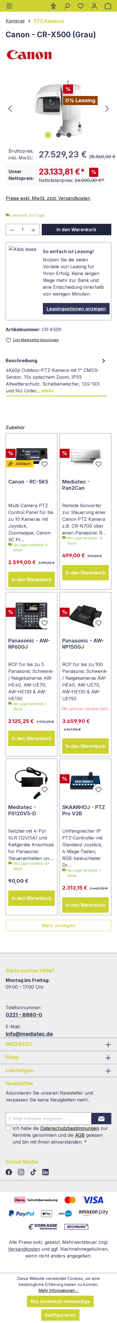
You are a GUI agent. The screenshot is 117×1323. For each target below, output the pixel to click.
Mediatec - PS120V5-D (22, 810)
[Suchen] (67, 5)
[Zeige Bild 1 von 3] (48, 135)
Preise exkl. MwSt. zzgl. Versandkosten (48, 198)
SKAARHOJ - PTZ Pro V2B (83, 810)
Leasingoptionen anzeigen (76, 309)
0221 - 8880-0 (24, 1015)
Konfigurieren (60, 1315)
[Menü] (9, 6)
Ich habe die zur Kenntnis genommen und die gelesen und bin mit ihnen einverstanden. (60, 1135)
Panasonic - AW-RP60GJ (29, 644)
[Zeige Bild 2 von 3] (58, 135)
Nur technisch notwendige (60, 1301)
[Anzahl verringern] (12, 229)
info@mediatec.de (29, 1034)
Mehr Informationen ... (59, 1290)
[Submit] (101, 1118)
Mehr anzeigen (58, 925)
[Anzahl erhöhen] (33, 229)
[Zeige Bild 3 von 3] (69, 135)
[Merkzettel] (80, 5)
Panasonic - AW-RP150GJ (83, 644)
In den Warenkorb (76, 229)
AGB (80, 1135)
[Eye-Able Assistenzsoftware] (53, 5)
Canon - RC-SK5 (28, 482)
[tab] (56, 375)
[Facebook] (9, 1172)
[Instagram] (22, 1172)
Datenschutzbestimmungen (69, 1128)
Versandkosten (24, 1249)
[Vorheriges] (10, 108)
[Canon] (58, 55)
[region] (58, 108)
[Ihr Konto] (94, 5)
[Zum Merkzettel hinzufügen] (44, 464)
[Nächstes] (107, 108)
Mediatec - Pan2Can (76, 485)
